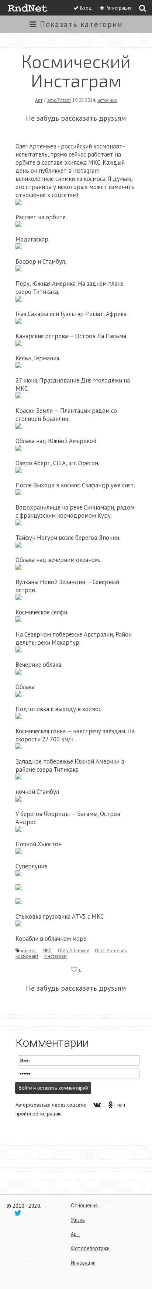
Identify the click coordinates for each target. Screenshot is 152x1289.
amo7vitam (59, 100)
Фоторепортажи (90, 1248)
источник (107, 100)
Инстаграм (55, 956)
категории (81, 24)
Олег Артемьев (111, 950)
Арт (38, 100)
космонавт (26, 956)
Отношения (84, 1205)
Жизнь (78, 1219)
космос (29, 950)
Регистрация (118, 8)
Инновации (83, 1262)
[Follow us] (17, 1212)
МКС (47, 950)
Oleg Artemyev (73, 950)
